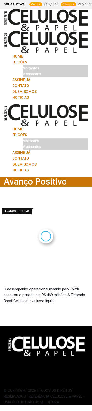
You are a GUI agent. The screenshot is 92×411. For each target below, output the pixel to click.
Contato (20, 86)
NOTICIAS (20, 97)
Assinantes (32, 74)
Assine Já (21, 80)
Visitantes (31, 68)
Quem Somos (24, 91)
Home (17, 56)
